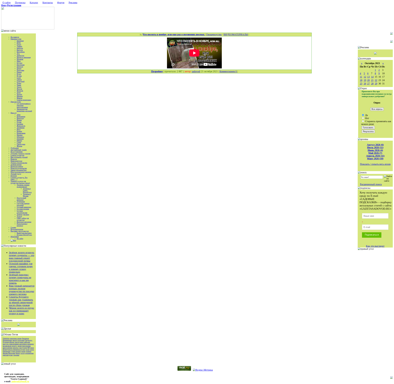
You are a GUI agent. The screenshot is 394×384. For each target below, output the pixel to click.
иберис (11, 342)
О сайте (6, 2)
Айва (18, 115)
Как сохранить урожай (19, 157)
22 (376, 80)
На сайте (20, 238)
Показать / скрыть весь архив (375, 164)
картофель (23, 344)
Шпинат (20, 96)
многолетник (7, 348)
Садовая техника (23, 209)
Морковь (20, 59)
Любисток (20, 55)
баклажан (25, 338)
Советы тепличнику (24, 100)
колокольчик (7, 346)
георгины (20, 340)
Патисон (20, 66)
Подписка (20, 2)
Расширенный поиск (371, 184)
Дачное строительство (19, 163)
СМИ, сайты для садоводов (23, 219)
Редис (19, 74)
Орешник (20, 139)
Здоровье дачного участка (20, 153)
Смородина (21, 144)
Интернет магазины (24, 222)
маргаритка (26, 346)
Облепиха (20, 137)
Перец (19, 68)
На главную (15, 37)
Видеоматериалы (17, 229)
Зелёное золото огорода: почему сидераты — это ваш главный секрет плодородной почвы (21, 256)
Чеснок (19, 94)
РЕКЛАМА (15, 237)
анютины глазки (16, 338)
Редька (19, 76)
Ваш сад (14, 113)
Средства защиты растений (23, 204)
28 (372, 83)
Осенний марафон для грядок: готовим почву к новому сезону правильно (21, 267)
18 (361, 80)
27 (368, 83)
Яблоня (19, 146)
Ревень (19, 72)
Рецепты (14, 176)
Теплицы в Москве (27, 195)
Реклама (73, 2)
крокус (14, 346)
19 (365, 80)
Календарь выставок (24, 233)
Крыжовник (21, 133)
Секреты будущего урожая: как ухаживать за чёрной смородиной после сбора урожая (21, 301)
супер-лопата (16, 351)
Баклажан (20, 41)
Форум (60, 2)
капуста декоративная (11, 344)
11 (361, 76)
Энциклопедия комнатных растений (24, 110)
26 (365, 83)
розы (27, 349)
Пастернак (20, 65)
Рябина (19, 140)
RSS (14, 240)
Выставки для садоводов (20, 231)
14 (372, 76)
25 (361, 83)
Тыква (19, 85)
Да (366, 115)
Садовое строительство (22, 211)
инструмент (19, 342)
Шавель (19, 98)
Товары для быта (23, 214)
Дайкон (19, 46)
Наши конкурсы (16, 161)
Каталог (34, 2)
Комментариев (227, 71)
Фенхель (20, 90)
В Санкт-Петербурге (24, 235)
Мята (19, 61)
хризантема (29, 353)
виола (15, 340)
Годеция (6, 342)
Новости (14, 159)
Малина (19, 135)
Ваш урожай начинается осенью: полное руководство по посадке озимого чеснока (21, 289)
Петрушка (20, 70)
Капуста (20, 50)
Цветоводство (16, 102)
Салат (19, 78)
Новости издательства (19, 168)
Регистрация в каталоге (22, 224)
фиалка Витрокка (9, 353)
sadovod (196, 71)
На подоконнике (17, 151)
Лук (18, 54)
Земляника (20, 127)
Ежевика (20, 124)
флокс (18, 353)
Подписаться (372, 234)
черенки (16, 355)
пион (32, 348)
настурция (23, 348)
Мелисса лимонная (24, 57)
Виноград (20, 118)
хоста (22, 353)
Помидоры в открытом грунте (14, 349)
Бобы (19, 42)
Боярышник (21, 116)
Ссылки (13, 227)
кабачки (27, 342)
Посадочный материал (21, 199)
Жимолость (21, 126)
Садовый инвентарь (24, 207)
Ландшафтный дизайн (19, 150)
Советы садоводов (17, 155)
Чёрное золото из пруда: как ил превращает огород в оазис (21, 311)
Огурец (19, 63)
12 (365, 76)
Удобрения (15, 148)
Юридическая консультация (21, 172)
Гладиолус (28, 340)
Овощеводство (16, 39)
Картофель (21, 52)
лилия (20, 346)
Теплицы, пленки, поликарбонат (23, 186)
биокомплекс (7, 340)
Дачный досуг (16, 174)
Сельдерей (20, 81)
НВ (28, 348)
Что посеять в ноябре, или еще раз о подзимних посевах (174, 34)
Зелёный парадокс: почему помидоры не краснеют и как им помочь (20, 278)
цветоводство (8, 355)
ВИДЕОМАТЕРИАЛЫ (235, 34)
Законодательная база (18, 170)
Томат (19, 83)
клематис (30, 344)
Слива (19, 142)
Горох (19, 44)
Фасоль (19, 89)
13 (368, 76)
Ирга (18, 129)
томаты (28, 351)
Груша (19, 122)
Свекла (19, 79)
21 (372, 80)
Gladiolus (6, 338)
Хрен (19, 92)
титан (23, 351)
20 (368, 80)
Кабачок (20, 48)
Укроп (19, 87)
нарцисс (16, 348)
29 (376, 83)
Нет (366, 118)
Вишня (19, 120)
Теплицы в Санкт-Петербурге (27, 190)
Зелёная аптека (16, 164)
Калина (19, 131)
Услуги (19, 216)
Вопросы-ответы (17, 166)
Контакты (47, 2)
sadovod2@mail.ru (20, 381)
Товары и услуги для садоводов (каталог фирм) (20, 182)
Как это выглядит (375, 246)
